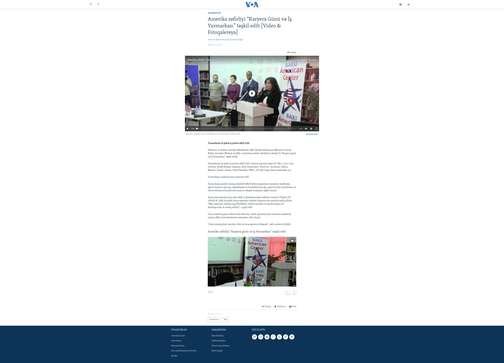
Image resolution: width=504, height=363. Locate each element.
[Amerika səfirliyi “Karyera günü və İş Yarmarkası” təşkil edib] (252, 262)
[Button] (291, 52)
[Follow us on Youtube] (266, 336)
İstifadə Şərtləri (219, 341)
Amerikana (176, 341)
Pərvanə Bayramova (217, 40)
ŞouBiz (174, 356)
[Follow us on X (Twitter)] (273, 336)
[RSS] (279, 336)
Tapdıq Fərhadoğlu (234, 40)
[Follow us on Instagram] (260, 336)
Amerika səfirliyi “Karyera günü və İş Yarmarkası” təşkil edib (219, 60)
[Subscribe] (291, 336)
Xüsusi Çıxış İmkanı (221, 346)
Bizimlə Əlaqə (218, 336)
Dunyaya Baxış (177, 346)
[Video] (409, 4)
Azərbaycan (214, 13)
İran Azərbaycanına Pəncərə (184, 351)
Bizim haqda (217, 351)
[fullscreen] (316, 128)
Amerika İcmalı (178, 336)
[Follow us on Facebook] (254, 336)
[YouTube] (401, 4)
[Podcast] (285, 336)
